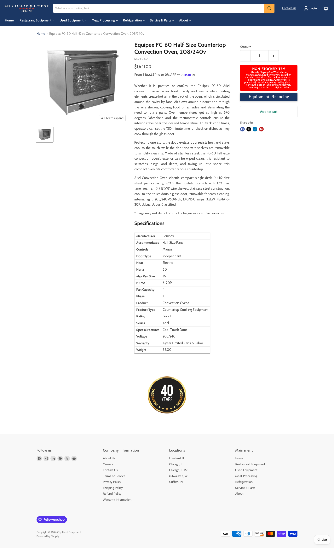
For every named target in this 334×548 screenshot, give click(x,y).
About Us (109, 458)
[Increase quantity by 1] (273, 55)
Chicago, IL (176, 464)
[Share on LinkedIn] (255, 129)
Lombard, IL (177, 458)
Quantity (245, 46)
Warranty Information (117, 499)
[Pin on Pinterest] (261, 129)
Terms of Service (114, 476)
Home (9, 20)
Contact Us (289, 8)
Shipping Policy (113, 488)
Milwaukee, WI (178, 476)
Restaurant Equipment (36, 20)
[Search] (269, 8)
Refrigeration (132, 20)
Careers (108, 464)
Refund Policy (112, 493)
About (184, 20)
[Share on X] (248, 129)
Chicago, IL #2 (178, 470)
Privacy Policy (112, 482)
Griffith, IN (176, 482)
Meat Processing (104, 20)
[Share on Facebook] (242, 129)
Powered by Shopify (48, 536)
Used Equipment (72, 20)
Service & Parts (161, 20)
